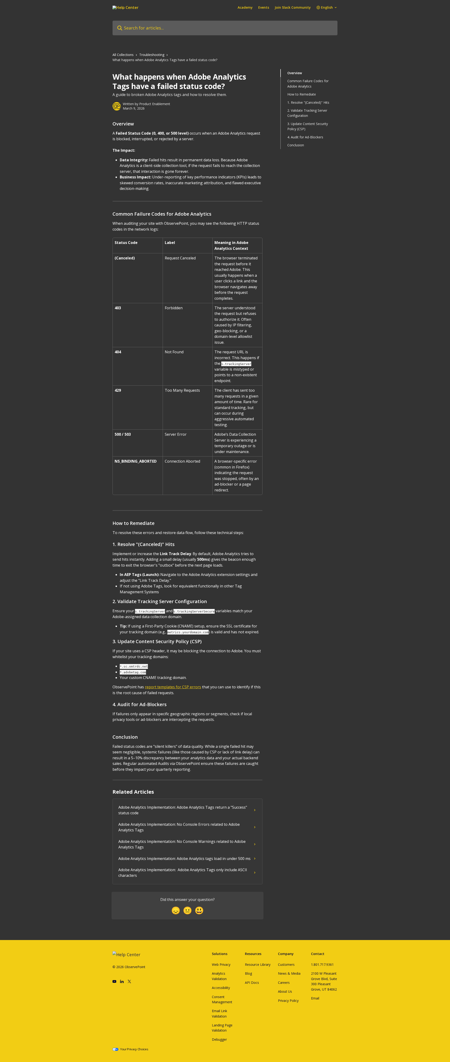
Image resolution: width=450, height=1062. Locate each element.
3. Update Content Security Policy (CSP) (307, 126)
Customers (286, 964)
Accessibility (221, 987)
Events (263, 7)
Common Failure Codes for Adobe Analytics (308, 83)
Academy (245, 7)
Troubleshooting (151, 54)
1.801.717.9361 (322, 964)
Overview (294, 73)
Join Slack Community (293, 7)
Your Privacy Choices (134, 1049)
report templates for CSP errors (173, 687)
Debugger (219, 1039)
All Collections (123, 54)
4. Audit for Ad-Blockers (305, 137)
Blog (248, 973)
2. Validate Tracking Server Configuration (307, 113)
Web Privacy (221, 964)
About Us (285, 991)
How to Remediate (301, 94)
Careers (284, 982)
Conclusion (295, 145)
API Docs (252, 982)
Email (315, 998)
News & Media (289, 973)
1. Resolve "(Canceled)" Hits (308, 102)
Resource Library (257, 964)
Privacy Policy (288, 1000)
